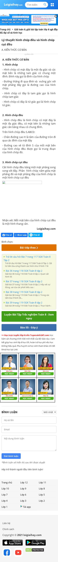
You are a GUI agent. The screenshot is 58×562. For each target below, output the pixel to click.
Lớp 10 (5, 488)
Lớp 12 (24, 482)
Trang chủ (7, 482)
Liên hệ (6, 523)
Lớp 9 (23, 488)
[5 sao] (30, 241)
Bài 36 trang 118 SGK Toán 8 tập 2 (24, 270)
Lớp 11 (42, 482)
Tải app (27, 506)
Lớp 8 (42, 488)
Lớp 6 (23, 494)
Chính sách (8, 529)
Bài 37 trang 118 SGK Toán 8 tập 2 (24, 281)
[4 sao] (26, 241)
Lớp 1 (5, 506)
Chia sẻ (8, 235)
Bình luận (22, 235)
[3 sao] (23, 241)
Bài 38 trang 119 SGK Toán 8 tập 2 (24, 291)
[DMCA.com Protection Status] (34, 552)
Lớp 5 (42, 494)
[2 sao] (19, 241)
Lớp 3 (23, 500)
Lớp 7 (5, 494)
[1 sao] (15, 241)
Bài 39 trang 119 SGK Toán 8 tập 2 (24, 302)
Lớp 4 (5, 500)
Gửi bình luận (11, 456)
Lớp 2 (42, 500)
